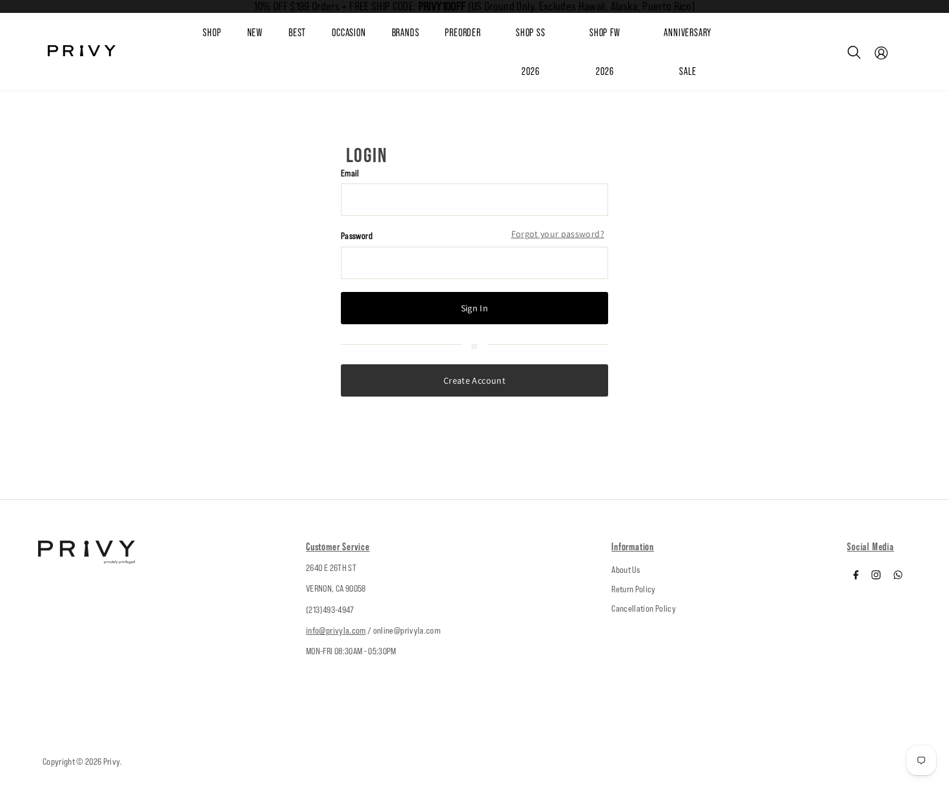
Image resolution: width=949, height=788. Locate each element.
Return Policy (633, 589)
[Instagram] (876, 576)
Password (356, 236)
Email (350, 173)
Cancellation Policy (643, 608)
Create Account (474, 380)
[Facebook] (856, 576)
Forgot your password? (557, 234)
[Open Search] (854, 52)
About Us (625, 570)
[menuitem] (268, 33)
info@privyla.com (336, 630)
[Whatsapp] (898, 576)
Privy (111, 761)
